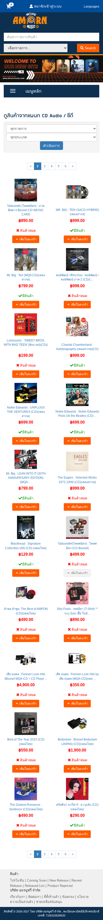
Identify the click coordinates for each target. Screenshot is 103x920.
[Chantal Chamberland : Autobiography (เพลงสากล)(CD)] (77, 327)
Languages (91, 6)
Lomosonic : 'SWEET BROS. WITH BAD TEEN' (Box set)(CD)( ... (26, 345)
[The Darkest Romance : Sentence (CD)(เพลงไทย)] (25, 789)
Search (90, 48)
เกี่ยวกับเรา (17, 897)
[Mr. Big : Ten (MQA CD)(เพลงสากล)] (25, 259)
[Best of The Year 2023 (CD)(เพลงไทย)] (25, 723)
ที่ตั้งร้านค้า (51, 897)
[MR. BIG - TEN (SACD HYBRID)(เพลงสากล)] (77, 192)
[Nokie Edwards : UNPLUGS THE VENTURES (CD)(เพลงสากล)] (25, 393)
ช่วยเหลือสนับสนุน (49, 902)
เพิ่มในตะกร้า (27, 239)
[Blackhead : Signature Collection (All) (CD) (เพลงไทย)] (25, 527)
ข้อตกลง (68, 897)
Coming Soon (36, 880)
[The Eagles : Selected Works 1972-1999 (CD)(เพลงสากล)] (77, 461)
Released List (34, 886)
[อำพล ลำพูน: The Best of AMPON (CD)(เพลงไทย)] (25, 593)
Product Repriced (60, 886)
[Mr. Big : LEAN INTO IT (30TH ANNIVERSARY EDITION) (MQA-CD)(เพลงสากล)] (25, 459)
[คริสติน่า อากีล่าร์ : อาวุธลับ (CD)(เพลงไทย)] (77, 789)
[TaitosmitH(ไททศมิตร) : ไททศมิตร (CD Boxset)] (77, 527)
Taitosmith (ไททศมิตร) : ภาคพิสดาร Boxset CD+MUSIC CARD (25, 210)
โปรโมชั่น (17, 880)
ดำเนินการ (51, 146)
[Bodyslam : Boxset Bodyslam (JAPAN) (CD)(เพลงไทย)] (77, 723)
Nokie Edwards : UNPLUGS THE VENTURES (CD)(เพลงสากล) (26, 412)
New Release (59, 880)
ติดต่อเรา (34, 897)
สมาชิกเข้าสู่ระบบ (47, 6)
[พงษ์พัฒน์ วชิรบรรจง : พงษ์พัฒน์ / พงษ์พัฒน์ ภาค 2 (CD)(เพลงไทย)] (77, 259)
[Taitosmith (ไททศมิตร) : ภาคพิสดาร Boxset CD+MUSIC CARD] (25, 190)
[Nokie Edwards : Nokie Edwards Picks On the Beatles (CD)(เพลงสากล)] (77, 395)
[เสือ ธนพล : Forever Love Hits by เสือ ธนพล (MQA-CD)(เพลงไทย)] (77, 658)
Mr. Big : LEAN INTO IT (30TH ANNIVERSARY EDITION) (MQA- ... (26, 478)
